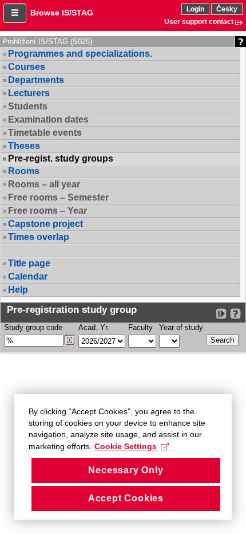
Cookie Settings (125, 446)
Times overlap (38, 237)
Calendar (27, 276)
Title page (29, 263)
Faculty (140, 327)
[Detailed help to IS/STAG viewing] (235, 314)
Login (195, 9)
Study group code (33, 327)
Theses (24, 146)
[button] (14, 13)
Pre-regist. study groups (60, 159)
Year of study (181, 327)
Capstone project (45, 224)
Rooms (23, 171)
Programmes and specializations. (80, 53)
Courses (26, 67)
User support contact (198, 22)
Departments (36, 80)
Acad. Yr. (93, 327)
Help (18, 290)
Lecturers (29, 93)
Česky (226, 9)
